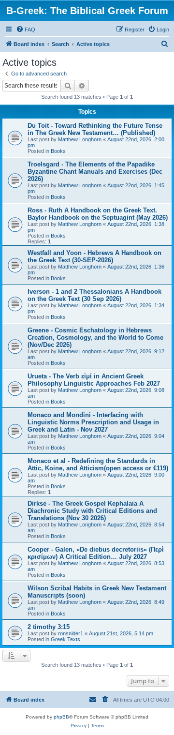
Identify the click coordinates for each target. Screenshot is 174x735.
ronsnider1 (70, 633)
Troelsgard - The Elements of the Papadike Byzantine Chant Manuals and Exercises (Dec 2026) (95, 171)
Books (58, 151)
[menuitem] (25, 29)
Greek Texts (65, 639)
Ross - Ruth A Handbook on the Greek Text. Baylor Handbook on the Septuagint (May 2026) (98, 214)
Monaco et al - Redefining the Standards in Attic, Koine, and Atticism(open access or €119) (98, 464)
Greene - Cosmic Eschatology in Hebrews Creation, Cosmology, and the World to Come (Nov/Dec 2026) (95, 337)
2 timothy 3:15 (49, 626)
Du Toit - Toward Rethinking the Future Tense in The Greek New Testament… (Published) (95, 129)
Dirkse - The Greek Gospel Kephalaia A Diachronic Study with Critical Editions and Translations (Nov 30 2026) (92, 511)
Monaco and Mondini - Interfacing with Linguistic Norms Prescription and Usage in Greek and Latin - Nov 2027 (93, 422)
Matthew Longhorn (80, 139)
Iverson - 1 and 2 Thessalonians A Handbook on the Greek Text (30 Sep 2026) (94, 295)
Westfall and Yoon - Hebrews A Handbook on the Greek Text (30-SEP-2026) (94, 256)
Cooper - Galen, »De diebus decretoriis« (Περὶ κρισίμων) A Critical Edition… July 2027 (96, 553)
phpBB (61, 717)
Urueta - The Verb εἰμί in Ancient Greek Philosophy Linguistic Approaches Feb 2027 (94, 380)
